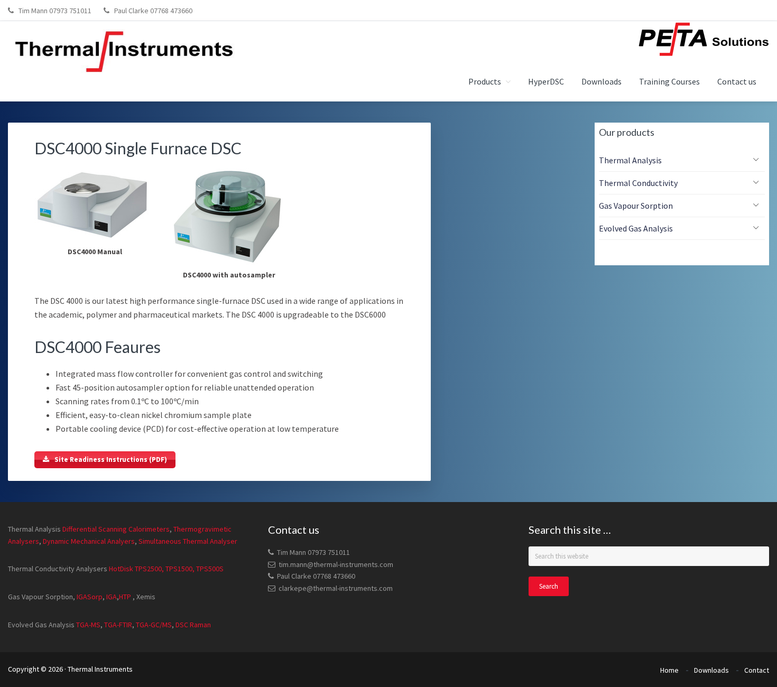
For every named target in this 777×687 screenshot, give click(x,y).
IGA (111, 596)
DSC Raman (193, 624)
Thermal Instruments (100, 669)
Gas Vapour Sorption (636, 205)
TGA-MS (88, 624)
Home (669, 670)
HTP (125, 596)
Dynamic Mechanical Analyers (88, 541)
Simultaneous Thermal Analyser (187, 541)
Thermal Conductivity (638, 183)
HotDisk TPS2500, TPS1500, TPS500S (166, 568)
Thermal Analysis (630, 160)
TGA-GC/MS (154, 624)
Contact (756, 670)
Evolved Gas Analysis (636, 228)
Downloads (711, 670)
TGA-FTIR (117, 624)
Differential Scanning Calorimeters (116, 529)
